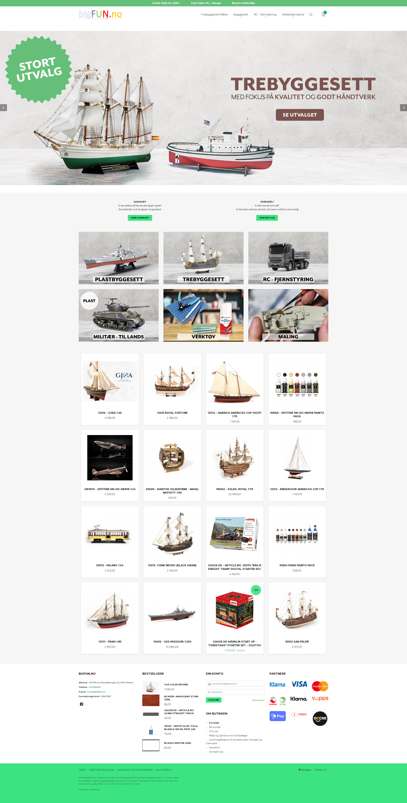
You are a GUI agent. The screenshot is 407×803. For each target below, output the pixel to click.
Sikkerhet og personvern (135, 769)
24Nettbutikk (94, 789)
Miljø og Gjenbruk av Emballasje (228, 735)
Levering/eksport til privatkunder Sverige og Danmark (234, 741)
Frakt (82, 769)
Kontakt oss (267, 218)
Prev (3, 107)
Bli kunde (215, 727)
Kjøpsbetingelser (101, 769)
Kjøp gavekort (140, 218)
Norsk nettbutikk (243, 3)
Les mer (107, 783)
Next (403, 107)
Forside (214, 722)
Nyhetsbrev (164, 769)
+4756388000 (94, 687)
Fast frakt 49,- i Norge (206, 3)
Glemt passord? (258, 700)
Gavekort (214, 747)
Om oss (213, 731)
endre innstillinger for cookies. (128, 783)
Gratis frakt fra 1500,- (166, 3)
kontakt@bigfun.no (96, 691)
